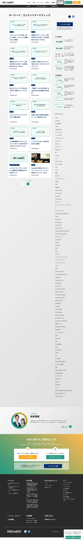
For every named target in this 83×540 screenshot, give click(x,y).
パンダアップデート (59, 260)
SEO (56, 251)
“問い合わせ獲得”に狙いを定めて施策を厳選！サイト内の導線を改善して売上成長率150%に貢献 (32, 506)
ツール (56, 158)
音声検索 (57, 187)
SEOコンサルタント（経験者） (32, 522)
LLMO (56, 118)
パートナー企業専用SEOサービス (13, 490)
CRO (56, 184)
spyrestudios (58, 239)
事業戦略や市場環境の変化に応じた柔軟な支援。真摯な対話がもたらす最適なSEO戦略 (32, 484)
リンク (56, 387)
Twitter (57, 352)
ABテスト (57, 144)
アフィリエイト (58, 132)
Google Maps (58, 129)
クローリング (58, 202)
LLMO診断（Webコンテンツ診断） (13, 484)
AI (55, 207)
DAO (56, 367)
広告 (56, 268)
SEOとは (64, 480)
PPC (56, 355)
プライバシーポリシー (55, 531)
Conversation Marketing (61, 321)
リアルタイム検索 (59, 364)
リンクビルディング (59, 138)
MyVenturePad (58, 300)
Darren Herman (59, 228)
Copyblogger (58, 344)
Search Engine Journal (60, 370)
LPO (56, 341)
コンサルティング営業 (31, 518)
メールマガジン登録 (65, 24)
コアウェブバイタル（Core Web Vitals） (69, 499)
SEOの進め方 (58, 123)
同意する (73, 538)
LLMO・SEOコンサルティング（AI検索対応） (13, 487)
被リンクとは (65, 494)
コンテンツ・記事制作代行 (13, 493)
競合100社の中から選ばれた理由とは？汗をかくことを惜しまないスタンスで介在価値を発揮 (32, 501)
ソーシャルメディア (59, 332)
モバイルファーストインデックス (62, 205)
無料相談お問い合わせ (76, 2)
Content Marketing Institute (62, 231)
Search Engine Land (60, 393)
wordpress (57, 149)
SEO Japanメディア (60, 3)
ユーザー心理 (58, 135)
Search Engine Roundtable (61, 213)
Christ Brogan (58, 312)
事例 (34, 2)
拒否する (73, 536)
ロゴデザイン (58, 141)
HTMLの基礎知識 (66, 496)
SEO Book (57, 384)
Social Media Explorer (60, 361)
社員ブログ (54, 6)
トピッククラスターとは (67, 482)
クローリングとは (66, 484)
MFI (56, 152)
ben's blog (58, 286)
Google (57, 381)
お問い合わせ (49, 516)
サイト (56, 170)
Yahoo (56, 347)
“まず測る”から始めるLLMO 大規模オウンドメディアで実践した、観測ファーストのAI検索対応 (32, 495)
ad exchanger (58, 222)
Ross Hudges (58, 199)
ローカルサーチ (58, 376)
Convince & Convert (60, 297)
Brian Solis (58, 338)
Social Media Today (60, 289)
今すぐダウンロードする (55, 457)
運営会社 (47, 2)
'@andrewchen (59, 190)
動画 (56, 173)
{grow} (57, 216)
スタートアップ (58, 236)
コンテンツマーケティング (61, 257)
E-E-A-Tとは (65, 490)
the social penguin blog (61, 274)
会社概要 (11, 519)
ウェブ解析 (57, 358)
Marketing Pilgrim (59, 315)
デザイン (57, 126)
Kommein (57, 306)
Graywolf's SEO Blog (60, 326)
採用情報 (53, 2)
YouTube (57, 176)
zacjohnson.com (59, 280)
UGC (56, 167)
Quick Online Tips (59, 318)
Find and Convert (59, 271)
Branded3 (57, 245)
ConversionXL (58, 193)
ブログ (28, 6)
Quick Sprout (58, 350)
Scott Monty (58, 219)
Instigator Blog (59, 373)
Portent (57, 242)
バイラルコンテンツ (59, 178)
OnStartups (58, 277)
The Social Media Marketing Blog (63, 390)
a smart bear (58, 283)
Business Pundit (59, 292)
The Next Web (58, 309)
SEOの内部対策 (66, 488)
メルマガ (57, 155)
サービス (28, 2)
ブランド (57, 265)
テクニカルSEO (58, 164)
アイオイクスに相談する (28, 457)
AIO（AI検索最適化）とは (67, 492)
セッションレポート (59, 210)
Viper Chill (57, 379)
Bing (56, 335)
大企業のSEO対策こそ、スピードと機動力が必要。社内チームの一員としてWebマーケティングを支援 (32, 489)
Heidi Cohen (58, 225)
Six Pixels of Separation (61, 234)
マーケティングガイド (41, 6)
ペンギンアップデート (60, 263)
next (36, 183)
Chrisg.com (58, 329)
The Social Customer (60, 294)
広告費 (56, 181)
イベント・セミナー (40, 2)
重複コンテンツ (58, 323)
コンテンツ (57, 254)
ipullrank (57, 120)
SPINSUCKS (58, 303)
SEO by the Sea (59, 396)
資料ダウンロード (68, 2)
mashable (57, 196)
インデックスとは (66, 486)
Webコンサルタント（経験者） (32, 520)
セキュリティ (58, 147)
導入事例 (29, 480)
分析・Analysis (58, 161)
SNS (56, 248)
